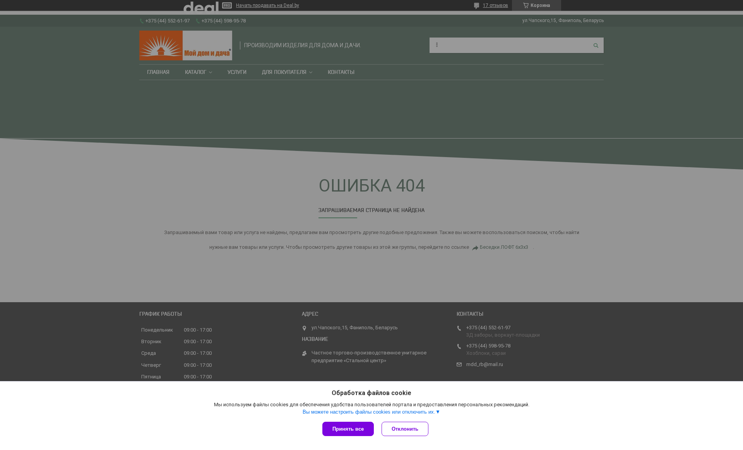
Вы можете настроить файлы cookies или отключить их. (369, 412)
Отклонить (405, 429)
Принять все (348, 429)
